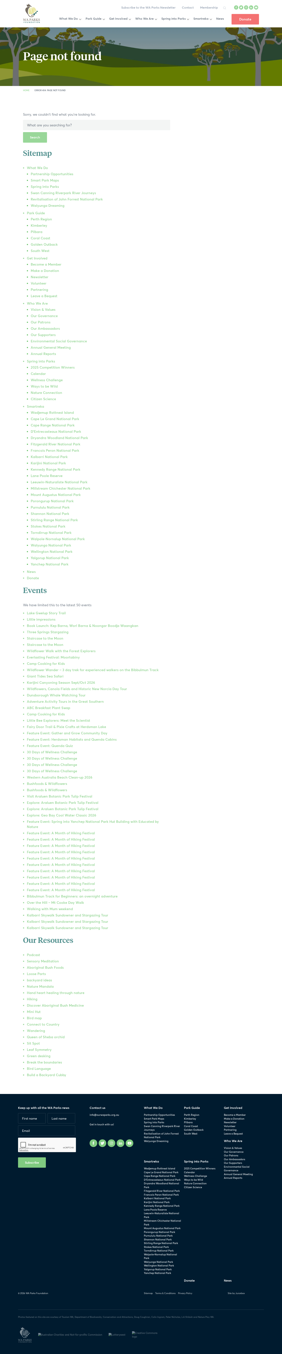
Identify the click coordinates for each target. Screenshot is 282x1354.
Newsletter (39, 277)
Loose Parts (36, 973)
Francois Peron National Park (55, 450)
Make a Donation (45, 270)
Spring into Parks (45, 186)
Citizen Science (43, 399)
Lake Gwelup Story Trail (46, 613)
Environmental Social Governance (59, 341)
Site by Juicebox (236, 1293)
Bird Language (39, 1068)
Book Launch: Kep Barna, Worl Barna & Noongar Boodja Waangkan (82, 625)
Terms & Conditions (165, 1293)
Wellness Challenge (47, 380)
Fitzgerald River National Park (55, 444)
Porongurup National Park (52, 501)
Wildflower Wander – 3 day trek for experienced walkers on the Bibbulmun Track (93, 670)
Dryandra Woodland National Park (59, 437)
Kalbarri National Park (49, 456)
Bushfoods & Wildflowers (47, 783)
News (31, 571)
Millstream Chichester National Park (60, 488)
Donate (33, 578)
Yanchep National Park (49, 564)
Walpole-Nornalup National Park (58, 539)
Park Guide (36, 213)
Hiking (32, 999)
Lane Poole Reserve (47, 475)
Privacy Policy (185, 1293)
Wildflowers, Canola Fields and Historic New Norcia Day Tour (77, 688)
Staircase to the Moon (45, 638)
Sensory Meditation (43, 961)
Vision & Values (43, 309)
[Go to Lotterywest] (120, 1334)
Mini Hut (34, 1011)
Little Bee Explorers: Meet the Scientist (58, 720)
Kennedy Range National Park (55, 469)
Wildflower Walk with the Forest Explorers (61, 651)
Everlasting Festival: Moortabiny (53, 657)
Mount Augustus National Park (56, 494)
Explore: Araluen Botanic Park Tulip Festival (62, 802)
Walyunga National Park (51, 545)
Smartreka (35, 406)
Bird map (34, 1018)
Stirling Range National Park (54, 520)
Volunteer (38, 283)
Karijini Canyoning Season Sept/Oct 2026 (61, 682)
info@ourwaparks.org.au (104, 1115)
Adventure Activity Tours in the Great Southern (65, 701)
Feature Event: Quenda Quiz (50, 745)
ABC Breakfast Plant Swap (48, 707)
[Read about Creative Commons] (149, 1334)
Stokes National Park (48, 526)
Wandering (36, 1030)
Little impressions (41, 619)
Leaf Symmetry (39, 1049)
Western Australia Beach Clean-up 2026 (59, 777)
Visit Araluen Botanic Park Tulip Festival (59, 796)
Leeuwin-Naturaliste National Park (59, 482)
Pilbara (36, 231)
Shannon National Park (50, 513)
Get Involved (37, 258)
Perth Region (41, 219)
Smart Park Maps (45, 180)
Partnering (39, 289)
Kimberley (39, 225)
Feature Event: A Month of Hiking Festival (61, 833)
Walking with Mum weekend (50, 908)
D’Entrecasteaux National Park (56, 431)
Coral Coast (40, 238)
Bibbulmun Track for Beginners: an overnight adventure (72, 896)
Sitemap (148, 1293)
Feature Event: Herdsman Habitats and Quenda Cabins (72, 739)
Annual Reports (43, 353)
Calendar (38, 373)
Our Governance (44, 315)
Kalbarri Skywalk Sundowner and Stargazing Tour (67, 915)
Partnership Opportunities (52, 174)
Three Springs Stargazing (47, 632)
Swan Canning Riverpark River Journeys (63, 193)
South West (40, 250)
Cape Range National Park (53, 425)
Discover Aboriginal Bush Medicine (55, 1005)
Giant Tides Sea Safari (45, 676)
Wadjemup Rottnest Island (52, 412)
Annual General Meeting (51, 347)
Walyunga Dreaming (47, 205)
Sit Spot (33, 1043)
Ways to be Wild (44, 386)
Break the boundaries (44, 1062)
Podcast (33, 954)
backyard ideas (39, 980)
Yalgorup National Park (50, 558)
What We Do (37, 167)
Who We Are (37, 303)
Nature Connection (46, 392)
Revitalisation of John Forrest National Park (67, 199)
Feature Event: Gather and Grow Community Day (67, 733)
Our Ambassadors (45, 328)
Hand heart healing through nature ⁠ (56, 992)
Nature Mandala (40, 986)
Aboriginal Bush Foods (45, 967)
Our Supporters (43, 334)
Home (26, 90)
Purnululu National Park (50, 507)
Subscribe (32, 1162)
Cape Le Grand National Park (55, 418)
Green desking (38, 1056)
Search (35, 137)
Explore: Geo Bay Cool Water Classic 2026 (61, 815)
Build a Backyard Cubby (46, 1075)
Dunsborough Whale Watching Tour (56, 695)
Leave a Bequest (44, 296)
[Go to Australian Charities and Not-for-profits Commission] (73, 1334)
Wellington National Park (52, 551)
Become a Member (46, 264)
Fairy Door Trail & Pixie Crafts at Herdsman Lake (66, 726)
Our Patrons (40, 322)
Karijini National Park (48, 463)
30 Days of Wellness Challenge (52, 752)
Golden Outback (44, 244)
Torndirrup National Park (51, 532)
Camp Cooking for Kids (46, 663)
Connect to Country (43, 1024)
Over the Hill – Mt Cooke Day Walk (55, 902)
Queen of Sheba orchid (46, 1037)
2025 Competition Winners (53, 367)
